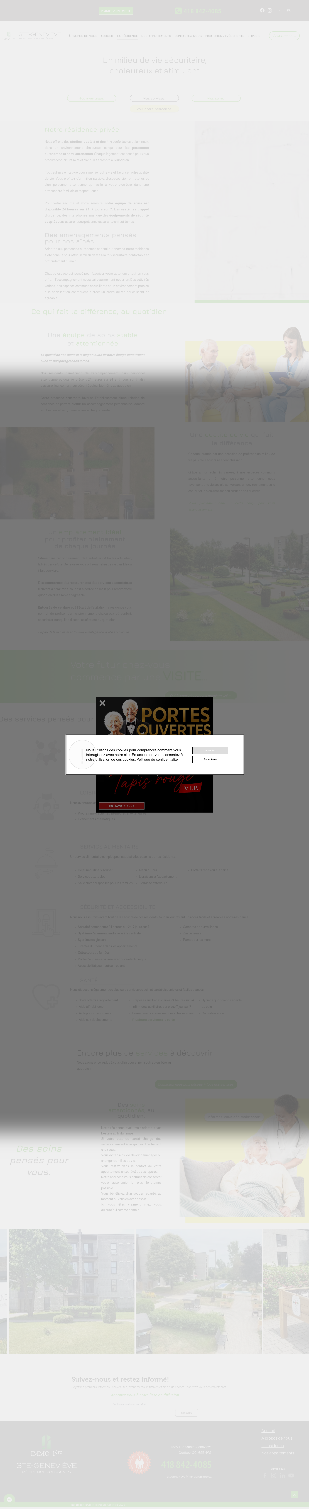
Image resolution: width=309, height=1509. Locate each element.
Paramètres (210, 759)
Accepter (210, 750)
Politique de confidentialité (157, 759)
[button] (102, 703)
